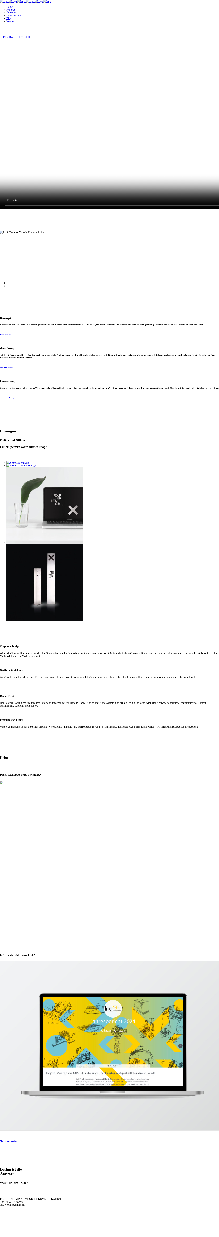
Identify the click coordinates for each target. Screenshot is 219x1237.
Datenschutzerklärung (17, 1233)
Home (10, 1213)
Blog (10, 1224)
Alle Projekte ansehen (8, 1141)
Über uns (12, 1218)
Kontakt (12, 1227)
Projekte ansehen (6, 367)
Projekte (12, 1216)
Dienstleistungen (19, 1221)
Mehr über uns (5, 334)
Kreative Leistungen (8, 398)
